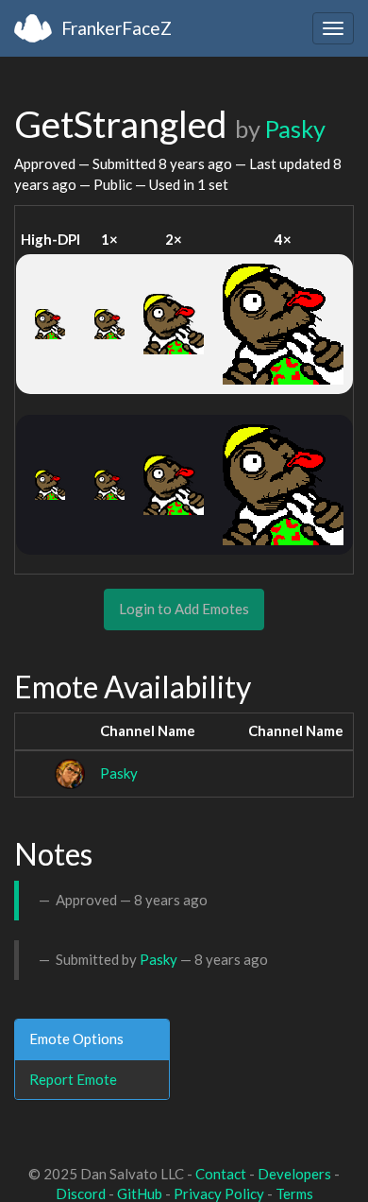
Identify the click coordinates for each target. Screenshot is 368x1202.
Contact (220, 1173)
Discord (81, 1193)
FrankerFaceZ (116, 28)
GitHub (139, 1193)
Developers (294, 1173)
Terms (294, 1193)
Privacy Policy (219, 1193)
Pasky (295, 128)
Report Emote (73, 1079)
